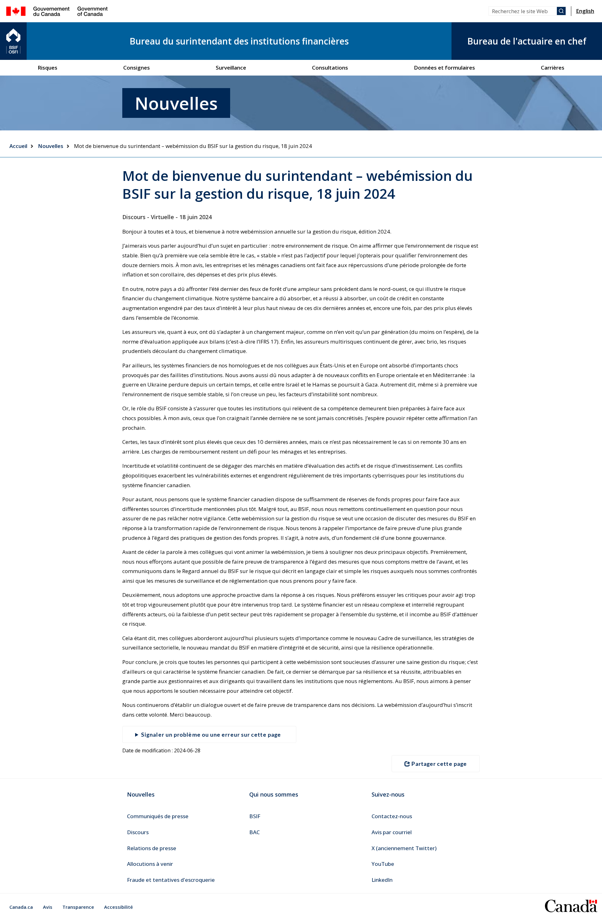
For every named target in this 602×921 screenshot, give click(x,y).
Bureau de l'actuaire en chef (526, 41)
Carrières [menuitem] (552, 67)
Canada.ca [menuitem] (21, 907)
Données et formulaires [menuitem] (444, 67)
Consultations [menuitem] (330, 67)
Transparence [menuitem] (78, 907)
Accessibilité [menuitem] (118, 907)
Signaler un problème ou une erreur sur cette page (211, 734)
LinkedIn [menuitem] (382, 879)
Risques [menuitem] (47, 67)
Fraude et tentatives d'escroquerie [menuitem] (171, 879)
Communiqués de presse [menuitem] (157, 816)
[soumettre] (561, 11)
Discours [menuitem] (138, 832)
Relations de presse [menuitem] (151, 848)
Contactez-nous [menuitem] (392, 816)
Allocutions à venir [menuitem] (150, 863)
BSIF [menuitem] (254, 816)
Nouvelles (50, 146)
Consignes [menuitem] (136, 67)
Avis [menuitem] (47, 907)
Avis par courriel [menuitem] (392, 832)
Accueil (18, 146)
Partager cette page (439, 763)
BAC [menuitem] (254, 832)
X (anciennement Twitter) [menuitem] (404, 848)
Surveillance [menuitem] (231, 67)
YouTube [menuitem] (383, 863)
